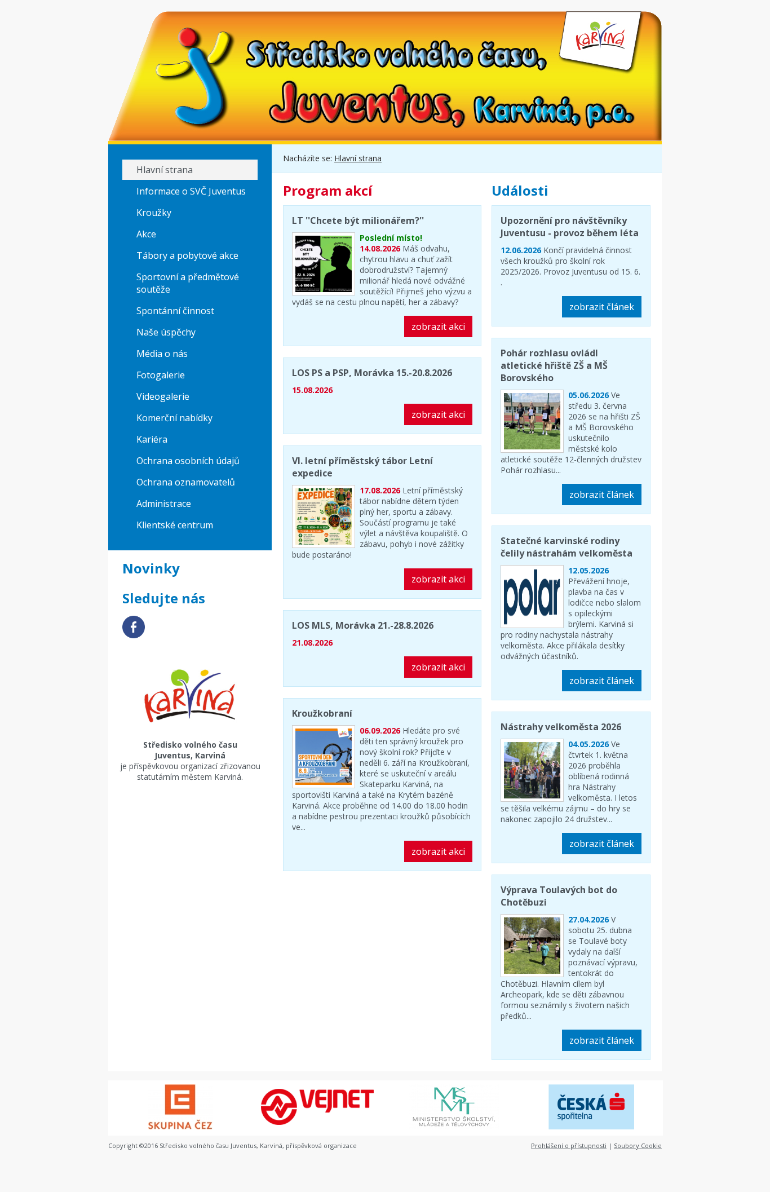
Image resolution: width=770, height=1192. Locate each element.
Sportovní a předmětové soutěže (187, 283)
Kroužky (153, 212)
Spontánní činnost (175, 310)
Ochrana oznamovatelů (185, 482)
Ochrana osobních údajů (188, 460)
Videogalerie (162, 396)
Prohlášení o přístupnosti (569, 1145)
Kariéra (151, 439)
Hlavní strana (164, 170)
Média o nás (162, 353)
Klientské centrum (174, 525)
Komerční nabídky (174, 418)
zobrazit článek (601, 307)
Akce (146, 234)
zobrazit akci (438, 326)
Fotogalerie (160, 375)
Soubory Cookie (638, 1145)
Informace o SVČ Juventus (191, 191)
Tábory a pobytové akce (187, 255)
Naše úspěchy (166, 332)
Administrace (163, 503)
